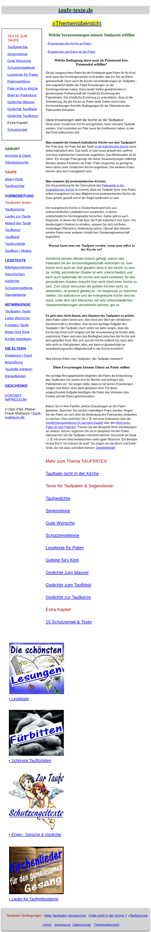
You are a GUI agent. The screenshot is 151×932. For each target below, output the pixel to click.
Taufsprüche (15, 209)
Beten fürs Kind (17, 332)
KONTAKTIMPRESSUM (16, 397)
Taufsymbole (15, 244)
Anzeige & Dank (18, 156)
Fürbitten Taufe (17, 325)
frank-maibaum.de (23, 415)
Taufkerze (13, 230)
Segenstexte (17, 54)
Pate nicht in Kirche (22, 88)
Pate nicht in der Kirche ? (108, 915)
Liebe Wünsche (17, 318)
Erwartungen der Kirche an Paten (69, 43)
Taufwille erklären (18, 369)
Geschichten (15, 274)
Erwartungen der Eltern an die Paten (71, 51)
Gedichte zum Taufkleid (68, 584)
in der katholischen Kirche (112, 146)
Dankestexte (105, 448)
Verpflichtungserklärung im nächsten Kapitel (74, 422)
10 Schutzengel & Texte (69, 621)
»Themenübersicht (75, 23)
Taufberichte (14, 186)
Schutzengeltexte (21, 68)
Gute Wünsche (19, 61)
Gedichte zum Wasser (67, 572)
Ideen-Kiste (14, 179)
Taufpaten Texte (17, 311)
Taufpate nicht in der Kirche (72, 473)
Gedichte (12, 281)
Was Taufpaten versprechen (65, 915)
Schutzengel (17, 130)
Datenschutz (82, 925)
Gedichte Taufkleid (22, 109)
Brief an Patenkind (21, 95)
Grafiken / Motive (18, 251)
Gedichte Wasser (21, 102)
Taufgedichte (17, 47)
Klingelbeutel (15, 376)
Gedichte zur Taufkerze (68, 597)
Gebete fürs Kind (62, 559)
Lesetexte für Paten (22, 75)
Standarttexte (15, 295)
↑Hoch (47, 925)
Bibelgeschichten (18, 267)
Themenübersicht (106, 925)
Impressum (62, 925)
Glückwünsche (17, 162)
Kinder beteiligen (18, 339)
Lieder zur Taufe (18, 216)
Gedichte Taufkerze (22, 116)
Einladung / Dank (18, 355)
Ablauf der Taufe (18, 223)
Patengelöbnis (18, 81)
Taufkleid (12, 237)
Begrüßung (14, 362)
